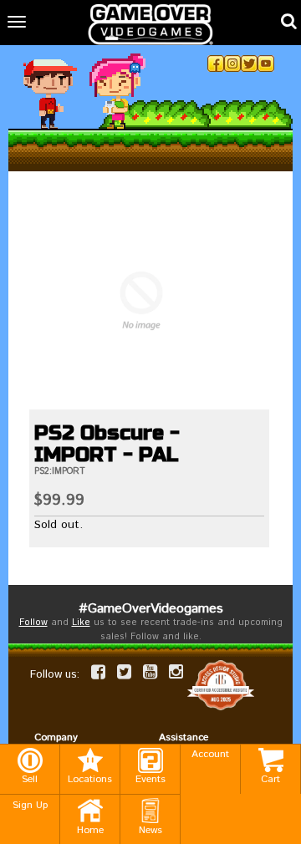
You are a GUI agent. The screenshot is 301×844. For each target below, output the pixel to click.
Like (81, 622)
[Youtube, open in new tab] (266, 63)
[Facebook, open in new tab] (215, 63)
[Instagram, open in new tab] (232, 63)
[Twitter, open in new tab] (249, 63)
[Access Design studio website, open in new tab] (220, 686)
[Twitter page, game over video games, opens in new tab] (124, 672)
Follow (33, 622)
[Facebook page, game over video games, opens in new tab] (98, 672)
